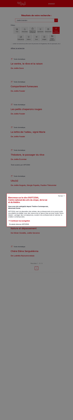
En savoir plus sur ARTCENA (19, 224)
